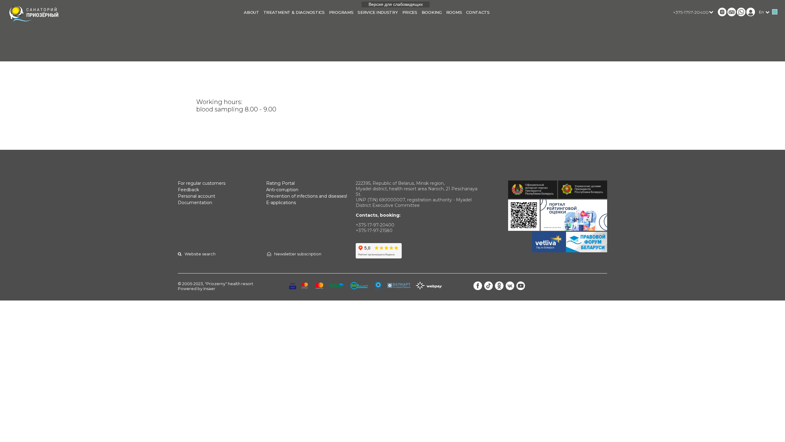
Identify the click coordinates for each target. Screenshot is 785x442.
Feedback (188, 189)
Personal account (196, 196)
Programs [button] (341, 12)
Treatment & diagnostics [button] (294, 12)
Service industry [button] (378, 12)
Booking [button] (432, 12)
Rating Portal (280, 183)
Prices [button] (409, 12)
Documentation (195, 202)
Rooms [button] (454, 12)
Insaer (209, 288)
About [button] (251, 12)
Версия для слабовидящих (396, 4)
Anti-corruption (282, 189)
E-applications (281, 202)
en (761, 12)
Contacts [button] (478, 12)
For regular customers (201, 183)
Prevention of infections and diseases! (306, 196)
